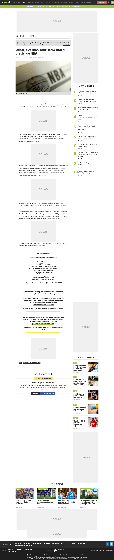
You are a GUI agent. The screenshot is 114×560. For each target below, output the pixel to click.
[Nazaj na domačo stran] (17, 36)
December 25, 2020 (54, 283)
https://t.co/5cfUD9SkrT (44, 277)
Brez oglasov (102, 2)
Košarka (32, 36)
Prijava (35, 393)
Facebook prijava (48, 393)
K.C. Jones (37, 362)
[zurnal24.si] (5, 2)
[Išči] (109, 2)
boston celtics (27, 362)
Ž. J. (21, 58)
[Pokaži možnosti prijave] (112, 2)
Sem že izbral (66, 45)
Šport (22, 36)
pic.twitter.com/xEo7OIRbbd (43, 305)
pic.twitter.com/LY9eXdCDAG (43, 324)
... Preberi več (81, 558)
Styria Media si (109, 550)
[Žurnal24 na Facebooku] (107, 544)
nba (20, 362)
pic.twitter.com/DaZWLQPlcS (43, 279)
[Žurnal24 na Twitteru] (111, 544)
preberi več (43, 378)
